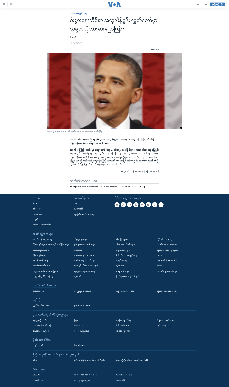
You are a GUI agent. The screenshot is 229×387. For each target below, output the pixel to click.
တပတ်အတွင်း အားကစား (84, 255)
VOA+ (35, 360)
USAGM (36, 375)
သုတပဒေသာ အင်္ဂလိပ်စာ (167, 291)
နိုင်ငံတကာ (37, 209)
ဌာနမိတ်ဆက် (38, 345)
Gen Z (159, 255)
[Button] (155, 49)
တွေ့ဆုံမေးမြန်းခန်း (81, 331)
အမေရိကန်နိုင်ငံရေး (78, 13)
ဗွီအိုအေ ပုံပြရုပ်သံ (123, 331)
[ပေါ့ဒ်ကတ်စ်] (154, 204)
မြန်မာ (35, 204)
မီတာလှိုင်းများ (79, 345)
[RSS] (148, 204)
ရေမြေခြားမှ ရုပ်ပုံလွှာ (124, 320)
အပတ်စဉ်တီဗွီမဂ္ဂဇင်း (41, 331)
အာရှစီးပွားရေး (121, 260)
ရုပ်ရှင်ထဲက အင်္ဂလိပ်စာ (125, 291)
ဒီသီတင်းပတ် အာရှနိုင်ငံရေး (127, 255)
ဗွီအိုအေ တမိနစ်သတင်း (166, 320)
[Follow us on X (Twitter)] (123, 204)
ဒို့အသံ (159, 266)
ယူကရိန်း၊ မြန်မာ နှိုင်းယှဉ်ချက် (86, 266)
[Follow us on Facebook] (117, 204)
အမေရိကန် (37, 214)
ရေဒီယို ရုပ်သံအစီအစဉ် (42, 326)
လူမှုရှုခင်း (78, 276)
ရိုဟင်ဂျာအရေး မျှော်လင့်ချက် (127, 276)
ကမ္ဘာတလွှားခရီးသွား (124, 250)
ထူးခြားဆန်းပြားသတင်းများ (85, 271)
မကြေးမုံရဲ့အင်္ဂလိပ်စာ (82, 291)
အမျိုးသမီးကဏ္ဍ (122, 271)
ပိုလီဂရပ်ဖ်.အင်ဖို (122, 326)
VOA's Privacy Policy (124, 375)
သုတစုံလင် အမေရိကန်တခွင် (168, 250)
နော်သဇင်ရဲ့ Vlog (164, 326)
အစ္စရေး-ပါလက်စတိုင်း (42, 225)
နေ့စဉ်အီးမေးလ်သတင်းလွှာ (84, 214)
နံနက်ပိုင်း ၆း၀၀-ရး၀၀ (41, 305)
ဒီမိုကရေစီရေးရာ (39, 255)
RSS (75, 204)
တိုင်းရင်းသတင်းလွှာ (165, 239)
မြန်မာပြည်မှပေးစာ (123, 239)
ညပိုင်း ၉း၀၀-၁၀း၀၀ (82, 305)
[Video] (206, 4)
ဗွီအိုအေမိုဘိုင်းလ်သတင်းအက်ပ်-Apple (89, 360)
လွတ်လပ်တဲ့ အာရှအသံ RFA (85, 375)
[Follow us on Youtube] (129, 204)
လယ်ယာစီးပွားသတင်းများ (84, 260)
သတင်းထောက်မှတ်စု (41, 266)
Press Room (38, 380)
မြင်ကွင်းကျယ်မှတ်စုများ (125, 245)
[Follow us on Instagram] (135, 204)
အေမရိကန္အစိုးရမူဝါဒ (82, 380)
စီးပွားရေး (78, 250)
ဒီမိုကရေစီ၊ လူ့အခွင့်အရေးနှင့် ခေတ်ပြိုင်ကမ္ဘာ (51, 245)
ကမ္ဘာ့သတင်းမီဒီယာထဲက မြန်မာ (45, 271)
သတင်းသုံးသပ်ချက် (41, 250)
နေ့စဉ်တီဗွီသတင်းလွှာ (41, 320)
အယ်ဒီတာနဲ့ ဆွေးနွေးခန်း (43, 239)
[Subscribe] (161, 204)
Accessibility (121, 380)
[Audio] (198, 4)
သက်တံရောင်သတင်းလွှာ (167, 271)
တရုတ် (35, 219)
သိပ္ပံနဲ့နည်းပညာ (80, 239)
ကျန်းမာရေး (120, 266)
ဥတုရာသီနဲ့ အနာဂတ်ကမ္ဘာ (84, 245)
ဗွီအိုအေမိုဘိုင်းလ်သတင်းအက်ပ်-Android (132, 360)
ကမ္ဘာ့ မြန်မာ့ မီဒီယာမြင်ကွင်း (44, 276)
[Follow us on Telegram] (142, 204)
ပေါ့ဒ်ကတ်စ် (78, 209)
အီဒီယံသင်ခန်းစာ (39, 291)
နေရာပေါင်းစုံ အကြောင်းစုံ (167, 260)
